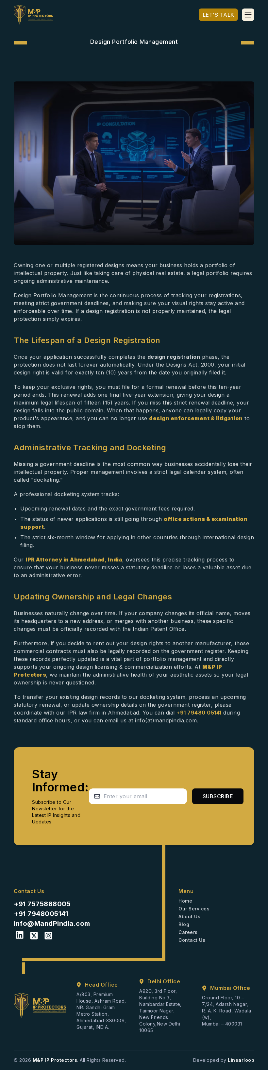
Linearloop (241, 1060)
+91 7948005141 (41, 914)
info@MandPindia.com (52, 923)
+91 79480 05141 (199, 712)
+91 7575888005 (42, 904)
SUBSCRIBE (218, 796)
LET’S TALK (218, 14)
